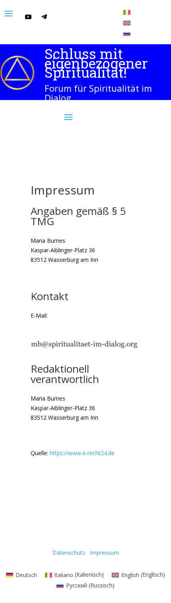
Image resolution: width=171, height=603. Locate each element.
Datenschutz (68, 552)
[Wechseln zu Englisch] (126, 22)
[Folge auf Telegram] (44, 16)
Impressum (104, 552)
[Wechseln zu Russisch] (126, 33)
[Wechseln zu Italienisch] (126, 12)
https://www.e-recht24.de (82, 453)
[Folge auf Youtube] (28, 16)
